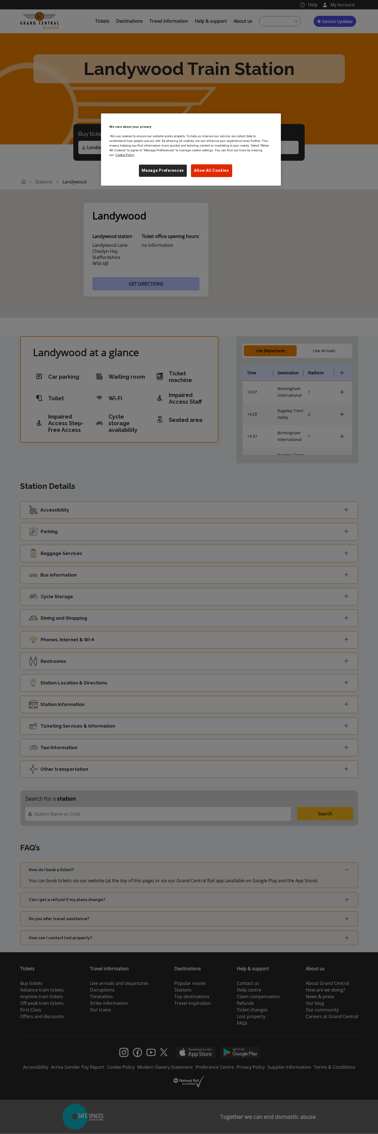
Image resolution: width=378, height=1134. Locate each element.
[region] (191, 149)
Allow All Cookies (211, 170)
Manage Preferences (163, 170)
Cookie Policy (124, 155)
